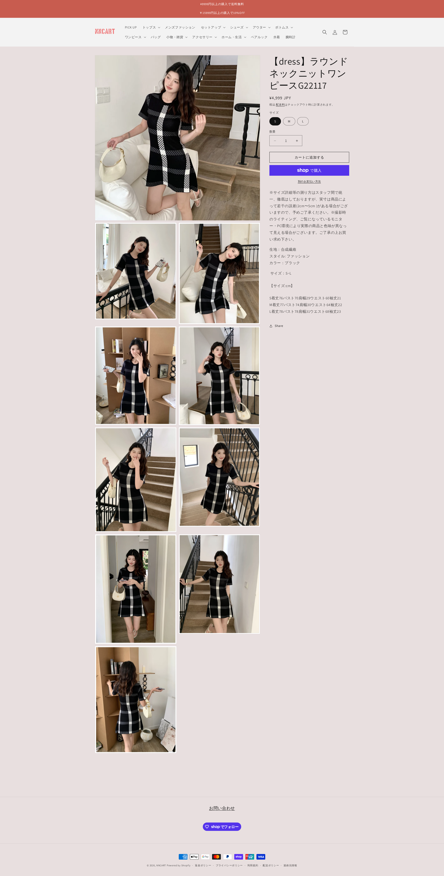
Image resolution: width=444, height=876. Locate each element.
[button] (151, 27)
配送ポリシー (271, 865)
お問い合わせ (222, 808)
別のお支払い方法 (309, 181)
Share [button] (279, 326)
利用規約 (252, 865)
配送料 (280, 104)
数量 (272, 132)
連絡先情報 (290, 865)
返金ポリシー (203, 865)
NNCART (161, 865)
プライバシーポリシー (229, 865)
